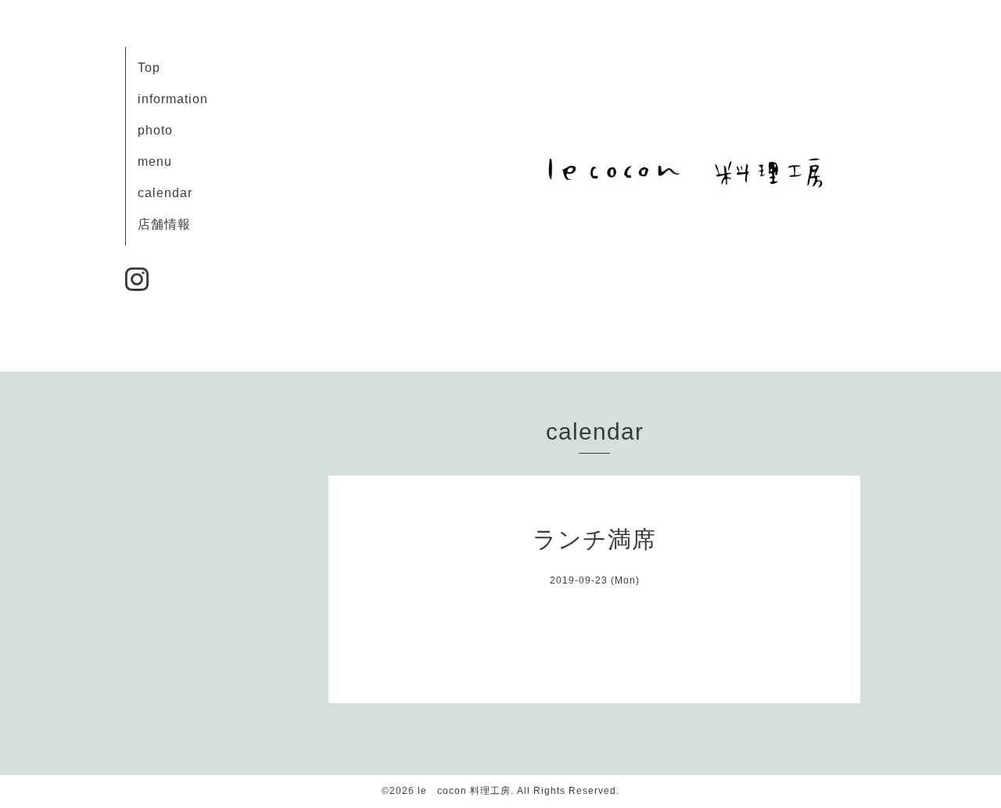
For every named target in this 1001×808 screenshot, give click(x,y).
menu (155, 161)
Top (149, 67)
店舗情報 (164, 224)
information (173, 99)
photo (155, 130)
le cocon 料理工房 (464, 790)
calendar (165, 192)
